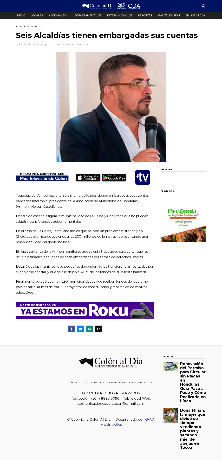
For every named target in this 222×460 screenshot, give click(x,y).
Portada (36, 27)
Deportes (145, 15)
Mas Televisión (169, 15)
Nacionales (57, 15)
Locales (37, 15)
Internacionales (120, 15)
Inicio (21, 15)
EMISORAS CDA (195, 15)
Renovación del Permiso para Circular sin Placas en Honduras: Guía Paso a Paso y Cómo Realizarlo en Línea (193, 382)
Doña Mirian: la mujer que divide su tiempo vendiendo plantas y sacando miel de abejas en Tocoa (192, 429)
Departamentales (88, 15)
